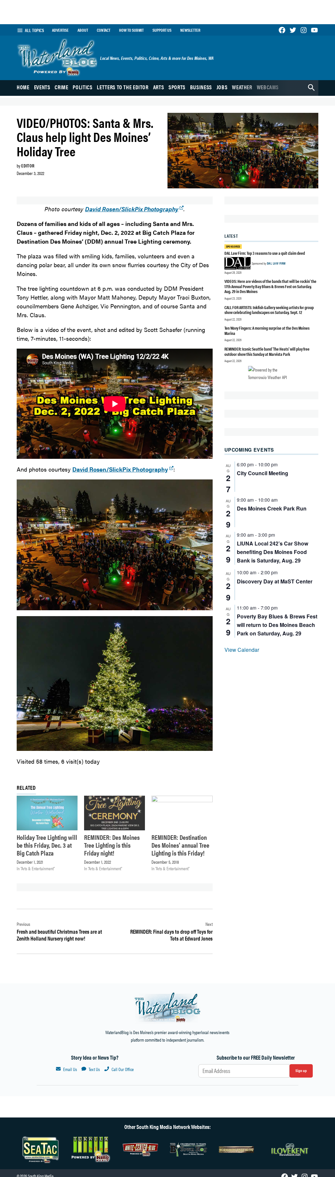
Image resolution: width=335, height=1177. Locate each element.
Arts (158, 87)
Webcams (268, 87)
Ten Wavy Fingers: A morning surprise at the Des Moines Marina (266, 330)
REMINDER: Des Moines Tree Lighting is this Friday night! (112, 844)
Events (42, 87)
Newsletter (190, 30)
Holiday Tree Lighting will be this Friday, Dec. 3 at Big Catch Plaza (47, 844)
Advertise (60, 30)
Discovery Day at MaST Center (274, 581)
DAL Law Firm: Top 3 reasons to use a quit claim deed (264, 253)
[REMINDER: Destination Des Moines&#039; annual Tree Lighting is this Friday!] (181, 813)
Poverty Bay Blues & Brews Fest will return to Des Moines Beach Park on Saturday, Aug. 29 (277, 625)
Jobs (222, 87)
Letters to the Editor (122, 87)
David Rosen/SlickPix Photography (131, 209)
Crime (61, 87)
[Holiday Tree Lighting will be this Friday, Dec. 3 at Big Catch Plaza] (47, 813)
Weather (242, 87)
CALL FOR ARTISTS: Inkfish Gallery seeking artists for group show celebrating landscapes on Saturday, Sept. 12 (269, 310)
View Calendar (241, 649)
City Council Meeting (262, 473)
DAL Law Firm (276, 263)
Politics (82, 87)
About (83, 30)
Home (23, 87)
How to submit (131, 30)
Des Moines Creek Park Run (272, 508)
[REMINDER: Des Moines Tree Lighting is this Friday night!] (114, 813)
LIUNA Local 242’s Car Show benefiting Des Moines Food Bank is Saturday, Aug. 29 (272, 552)
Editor (27, 165)
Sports (176, 87)
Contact (103, 30)
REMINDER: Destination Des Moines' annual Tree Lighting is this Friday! (180, 844)
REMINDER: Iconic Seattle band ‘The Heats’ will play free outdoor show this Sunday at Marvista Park (266, 351)
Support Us (161, 30)
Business (201, 87)
